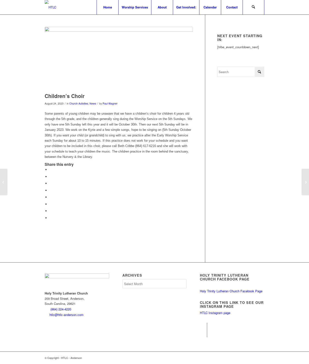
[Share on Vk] (50, 204)
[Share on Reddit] (50, 211)
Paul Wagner (110, 103)
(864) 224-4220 (60, 309)
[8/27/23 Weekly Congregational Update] (3, 182)
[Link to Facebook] (203, 326)
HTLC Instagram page (215, 312)
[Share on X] (50, 176)
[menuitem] (107, 7)
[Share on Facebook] (50, 169)
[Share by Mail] (50, 218)
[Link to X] (203, 333)
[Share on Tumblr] (50, 197)
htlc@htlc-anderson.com (66, 314)
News (93, 103)
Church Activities (78, 103)
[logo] (50, 7)
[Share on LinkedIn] (50, 190)
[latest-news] (119, 58)
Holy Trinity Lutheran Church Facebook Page (231, 291)
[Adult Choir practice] (305, 182)
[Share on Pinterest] (50, 183)
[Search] (253, 7)
